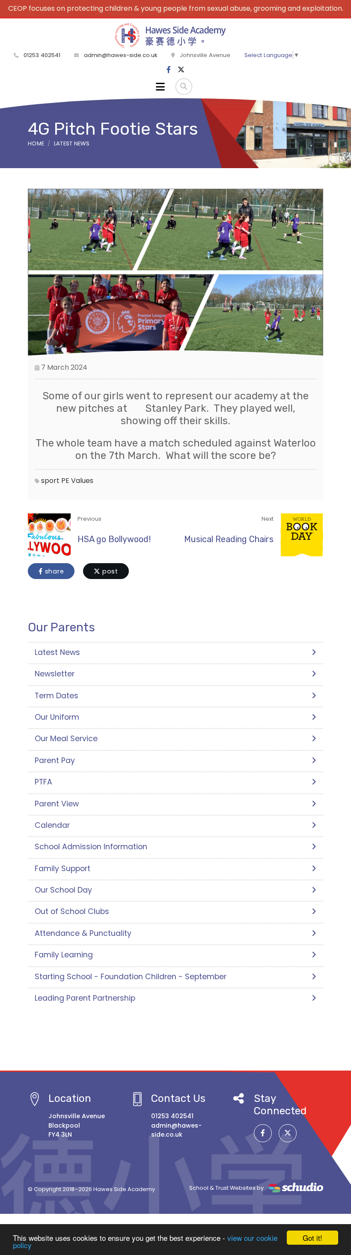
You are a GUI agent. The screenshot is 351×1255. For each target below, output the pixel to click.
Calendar (52, 825)
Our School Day (63, 890)
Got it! (312, 1237)
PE (65, 481)
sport (50, 481)
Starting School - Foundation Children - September (130, 976)
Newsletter (54, 674)
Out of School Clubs (72, 911)
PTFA (43, 782)
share (53, 571)
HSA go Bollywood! (114, 539)
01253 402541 (41, 55)
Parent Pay (55, 760)
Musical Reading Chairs (229, 539)
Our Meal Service (66, 738)
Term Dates (56, 696)
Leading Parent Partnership (85, 998)
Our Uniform (57, 717)
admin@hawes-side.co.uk (121, 55)
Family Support (62, 868)
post (109, 571)
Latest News (72, 143)
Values (82, 481)
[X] (181, 69)
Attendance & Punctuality (83, 933)
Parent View (57, 804)
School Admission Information (91, 847)
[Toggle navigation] (160, 86)
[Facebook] (168, 69)
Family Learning (64, 955)
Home (36, 143)
